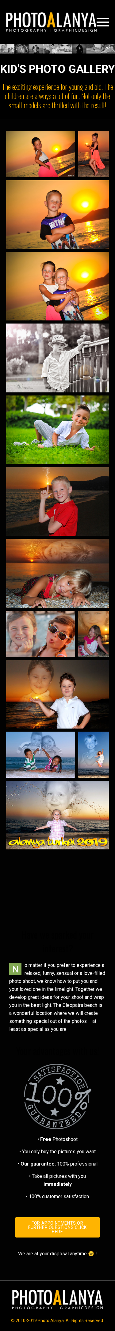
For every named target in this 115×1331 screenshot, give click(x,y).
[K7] (57, 694)
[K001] (57, 358)
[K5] (40, 634)
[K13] (57, 886)
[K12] (57, 214)
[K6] (93, 634)
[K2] (57, 429)
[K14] (57, 286)
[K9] (93, 755)
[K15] (93, 154)
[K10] (57, 815)
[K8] (40, 755)
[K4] (57, 573)
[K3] (57, 501)
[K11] (40, 154)
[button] (57, 1227)
